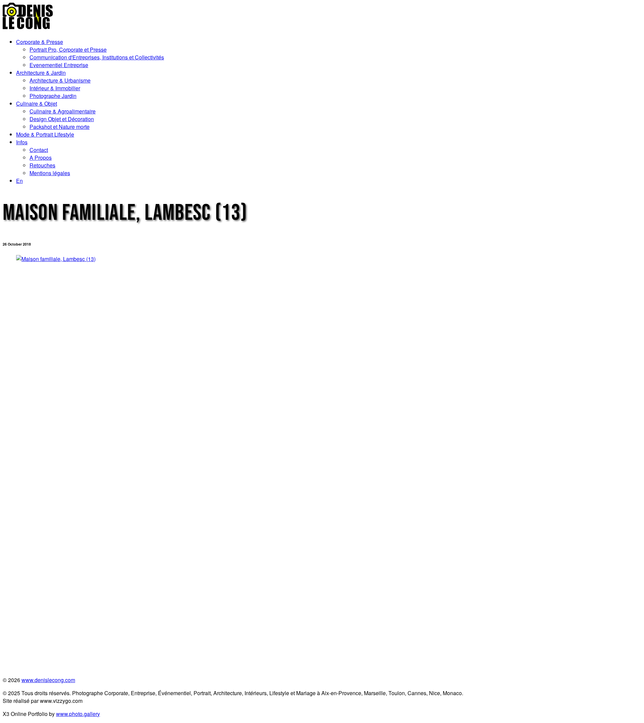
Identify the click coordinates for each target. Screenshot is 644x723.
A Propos (41, 157)
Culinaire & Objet (36, 103)
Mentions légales (50, 173)
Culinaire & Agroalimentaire (63, 111)
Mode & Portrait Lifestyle (45, 134)
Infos (22, 142)
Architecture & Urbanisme (60, 80)
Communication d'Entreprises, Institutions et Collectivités (97, 57)
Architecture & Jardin (41, 72)
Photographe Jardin (53, 96)
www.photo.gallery (78, 714)
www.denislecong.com (48, 680)
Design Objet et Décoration (62, 119)
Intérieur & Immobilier (55, 88)
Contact (39, 150)
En (19, 181)
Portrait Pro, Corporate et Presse (68, 49)
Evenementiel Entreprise (59, 65)
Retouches (42, 165)
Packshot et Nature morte (60, 127)
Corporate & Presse (39, 42)
